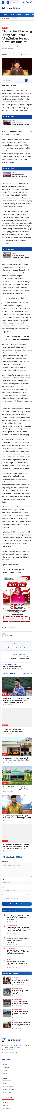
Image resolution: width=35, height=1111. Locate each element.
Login (29, 2)
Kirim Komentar (18, 904)
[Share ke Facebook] (9, 54)
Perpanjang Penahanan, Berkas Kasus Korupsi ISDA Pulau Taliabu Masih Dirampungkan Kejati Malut (20, 981)
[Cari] (8, 2)
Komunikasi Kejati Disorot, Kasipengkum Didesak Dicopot (20, 991)
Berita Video (6, 1108)
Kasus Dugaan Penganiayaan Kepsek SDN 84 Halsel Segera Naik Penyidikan (16, 759)
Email (17, 887)
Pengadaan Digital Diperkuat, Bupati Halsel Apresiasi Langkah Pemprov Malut (17, 817)
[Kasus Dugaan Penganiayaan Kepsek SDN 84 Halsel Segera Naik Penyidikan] (17, 746)
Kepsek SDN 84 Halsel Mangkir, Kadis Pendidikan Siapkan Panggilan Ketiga (15, 788)
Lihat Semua (26, 673)
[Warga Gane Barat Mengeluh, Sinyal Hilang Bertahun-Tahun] (7, 174)
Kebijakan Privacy (8, 1086)
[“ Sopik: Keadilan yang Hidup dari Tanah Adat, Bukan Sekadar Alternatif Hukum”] (17, 66)
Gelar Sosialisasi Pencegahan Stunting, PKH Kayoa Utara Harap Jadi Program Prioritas (20, 125)
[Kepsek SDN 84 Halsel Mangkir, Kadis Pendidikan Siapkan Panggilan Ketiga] (17, 775)
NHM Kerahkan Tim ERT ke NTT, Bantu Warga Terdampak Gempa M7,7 (17, 963)
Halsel (8, 24)
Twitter (5, 1070)
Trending (5, 1105)
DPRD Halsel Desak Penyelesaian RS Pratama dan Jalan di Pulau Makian (20, 257)
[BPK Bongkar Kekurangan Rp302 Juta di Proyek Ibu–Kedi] (7, 1013)
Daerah (5, 841)
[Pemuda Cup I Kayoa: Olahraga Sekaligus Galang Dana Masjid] (17, 717)
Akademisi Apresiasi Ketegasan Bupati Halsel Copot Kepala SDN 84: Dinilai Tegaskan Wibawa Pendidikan (16, 700)
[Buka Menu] (3, 2)
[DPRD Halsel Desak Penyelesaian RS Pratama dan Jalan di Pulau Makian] (7, 255)
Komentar (5, 861)
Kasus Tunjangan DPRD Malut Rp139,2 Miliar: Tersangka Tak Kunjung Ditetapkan (18, 917)
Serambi (5, 46)
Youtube (5, 1073)
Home (5, 15)
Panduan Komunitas (8, 1089)
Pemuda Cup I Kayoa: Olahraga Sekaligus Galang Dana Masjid (13, 730)
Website (17, 895)
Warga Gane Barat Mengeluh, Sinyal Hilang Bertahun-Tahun (19, 176)
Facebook (5, 1064)
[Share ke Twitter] (13, 54)
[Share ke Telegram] (22, 54)
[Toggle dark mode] (23, 2)
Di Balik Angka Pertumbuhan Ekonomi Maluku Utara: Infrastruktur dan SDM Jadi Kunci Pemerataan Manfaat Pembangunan (16, 847)
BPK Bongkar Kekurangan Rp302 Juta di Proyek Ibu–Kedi (20, 1013)
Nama (4, 879)
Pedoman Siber (7, 1092)
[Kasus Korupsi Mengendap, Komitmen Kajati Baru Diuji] (7, 1003)
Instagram (6, 1067)
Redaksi (5, 1083)
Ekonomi (27, 15)
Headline (14, 18)
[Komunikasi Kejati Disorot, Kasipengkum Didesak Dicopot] (7, 992)
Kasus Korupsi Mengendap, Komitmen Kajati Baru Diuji (20, 1002)
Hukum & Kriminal (15, 15)
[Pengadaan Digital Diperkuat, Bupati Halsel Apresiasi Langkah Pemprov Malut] (17, 804)
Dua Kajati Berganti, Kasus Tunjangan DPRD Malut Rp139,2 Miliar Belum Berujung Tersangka (18, 951)
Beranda (5, 1102)
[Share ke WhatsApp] (17, 54)
